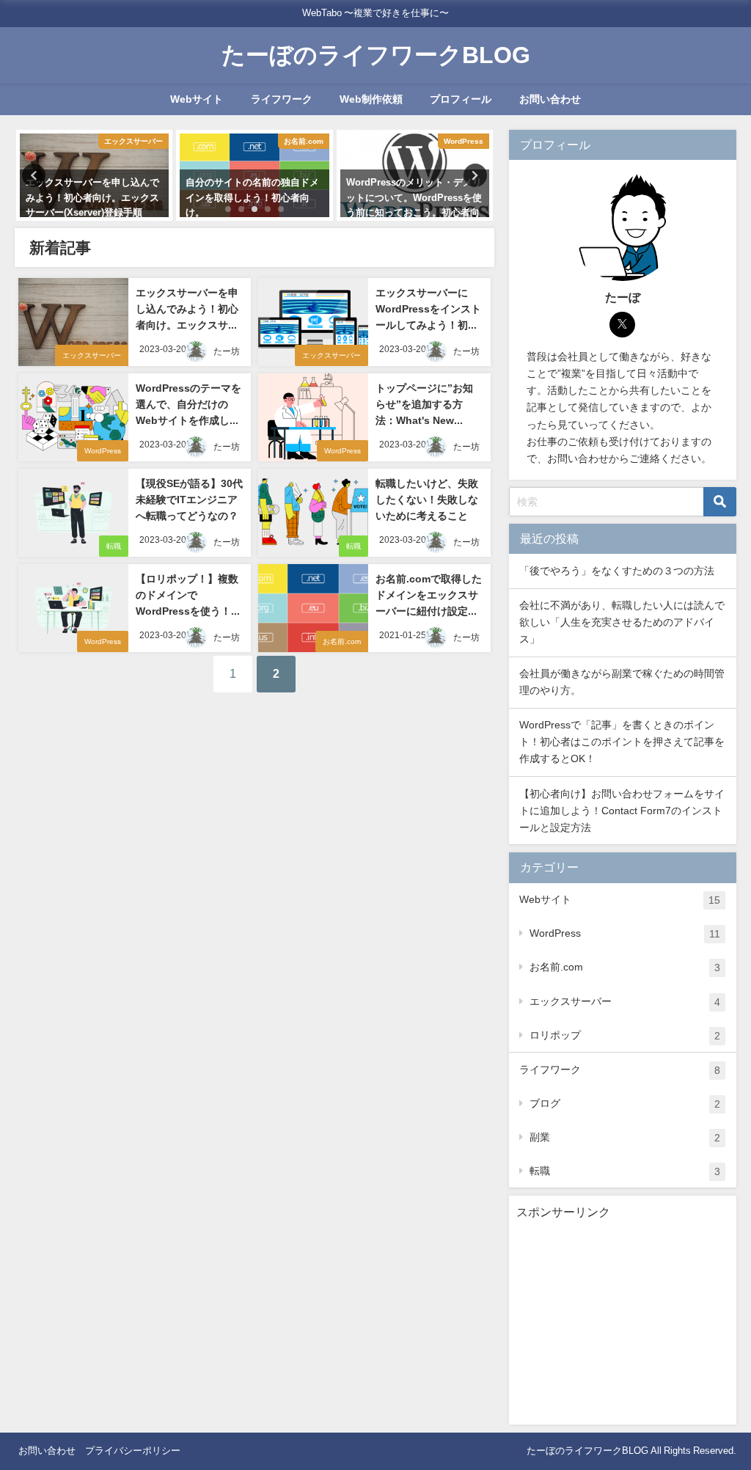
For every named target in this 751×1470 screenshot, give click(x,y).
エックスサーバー (91, 355)
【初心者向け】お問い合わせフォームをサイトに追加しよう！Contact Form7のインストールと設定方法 (622, 811)
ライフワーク (281, 99)
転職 (113, 546)
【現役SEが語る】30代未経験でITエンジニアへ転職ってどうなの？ (189, 499)
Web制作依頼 (371, 99)
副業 (625, 1137)
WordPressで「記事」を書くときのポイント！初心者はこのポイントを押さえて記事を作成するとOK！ (622, 742)
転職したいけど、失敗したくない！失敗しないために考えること (427, 499)
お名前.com (342, 641)
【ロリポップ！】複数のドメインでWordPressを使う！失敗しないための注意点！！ (188, 610)
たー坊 (226, 351)
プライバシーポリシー (132, 1450)
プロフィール (460, 99)
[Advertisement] (622, 1325)
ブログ (625, 1103)
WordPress (102, 450)
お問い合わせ (550, 99)
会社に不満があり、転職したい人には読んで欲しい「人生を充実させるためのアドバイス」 (622, 622)
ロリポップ (625, 1035)
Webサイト (196, 99)
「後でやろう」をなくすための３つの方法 (616, 571)
